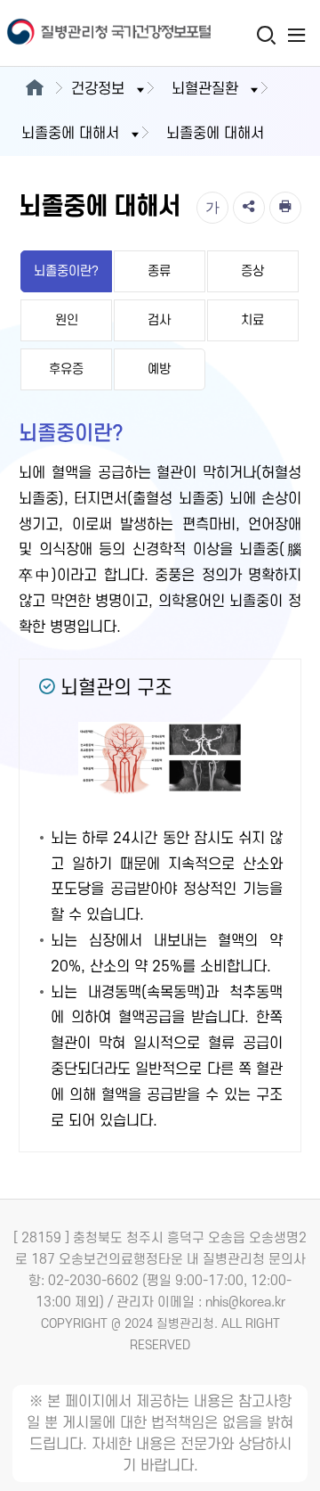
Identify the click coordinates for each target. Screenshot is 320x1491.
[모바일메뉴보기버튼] (296, 35)
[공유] (249, 208)
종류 (159, 271)
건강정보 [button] (97, 89)
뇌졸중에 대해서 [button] (70, 134)
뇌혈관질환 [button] (205, 89)
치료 (252, 320)
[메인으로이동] (34, 89)
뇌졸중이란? (66, 271)
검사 (159, 320)
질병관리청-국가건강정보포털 (80, 33)
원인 (66, 320)
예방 (159, 369)
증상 (252, 271)
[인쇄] (285, 208)
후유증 (66, 369)
